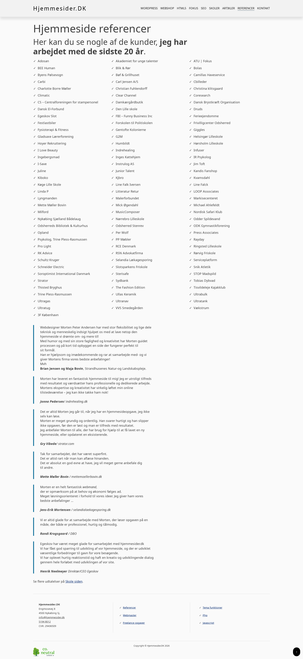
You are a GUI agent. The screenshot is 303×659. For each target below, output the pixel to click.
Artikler (228, 8)
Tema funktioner (212, 607)
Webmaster (129, 615)
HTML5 (181, 8)
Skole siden (73, 581)
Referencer (246, 8)
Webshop (167, 8)
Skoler (214, 8)
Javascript (208, 622)
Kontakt (263, 8)
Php (205, 615)
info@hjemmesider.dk (52, 617)
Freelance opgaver (134, 622)
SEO (203, 8)
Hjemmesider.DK (60, 8)
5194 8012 (45, 621)
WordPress (149, 8)
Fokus (193, 8)
